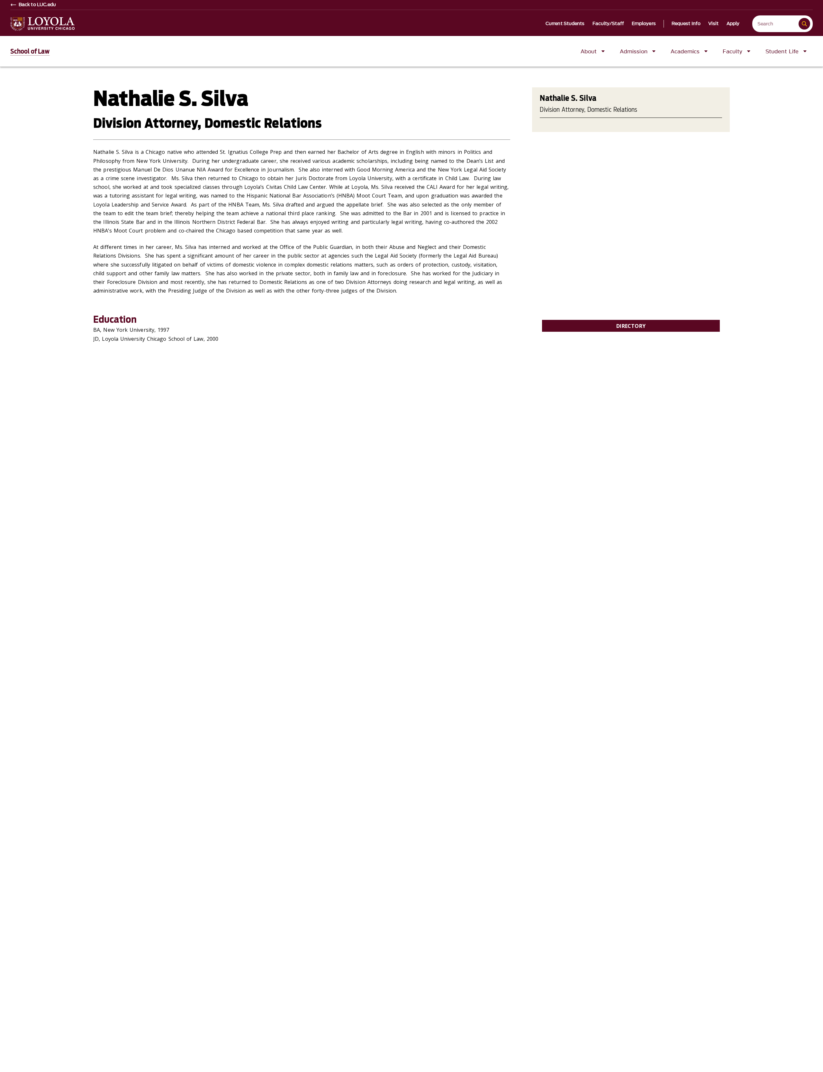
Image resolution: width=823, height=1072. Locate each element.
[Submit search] (804, 24)
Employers (644, 24)
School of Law (30, 51)
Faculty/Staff (608, 24)
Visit (713, 24)
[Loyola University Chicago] (42, 24)
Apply (733, 24)
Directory (631, 326)
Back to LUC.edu (37, 5)
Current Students (565, 24)
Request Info (686, 24)
